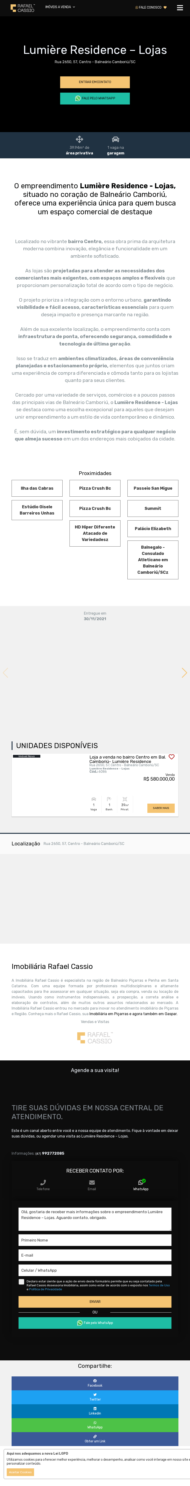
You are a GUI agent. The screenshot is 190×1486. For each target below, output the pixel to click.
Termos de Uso (159, 1285)
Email (92, 1189)
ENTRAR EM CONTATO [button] (95, 82)
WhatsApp (141, 1189)
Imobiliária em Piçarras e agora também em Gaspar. (133, 1014)
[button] (184, 673)
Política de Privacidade (45, 1289)
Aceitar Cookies (20, 1472)
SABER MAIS (161, 808)
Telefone (43, 1189)
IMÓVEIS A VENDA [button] (58, 7)
